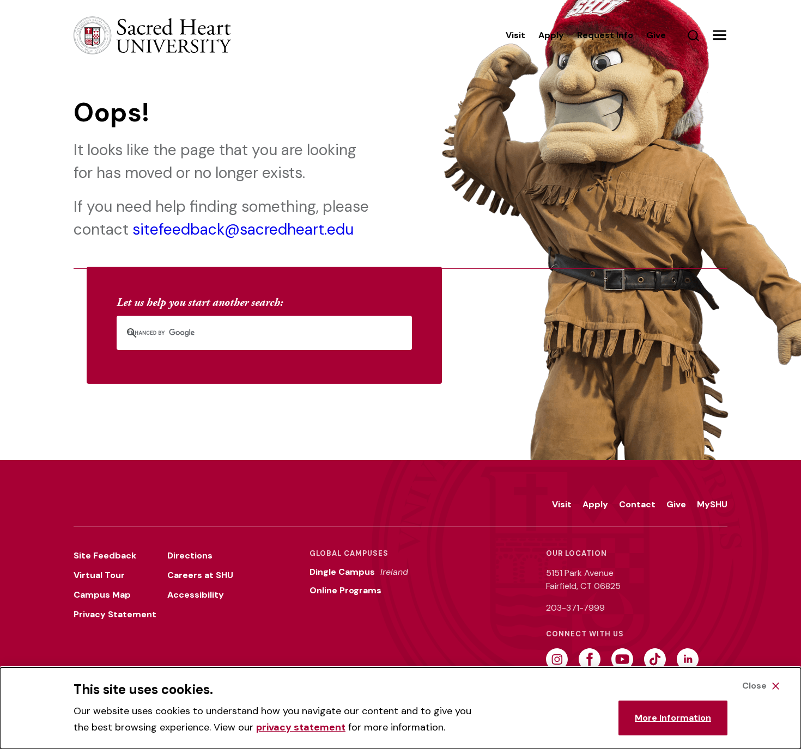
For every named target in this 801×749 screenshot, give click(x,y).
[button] (719, 35)
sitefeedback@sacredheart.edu (243, 229)
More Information (673, 717)
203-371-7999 (575, 607)
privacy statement (300, 727)
